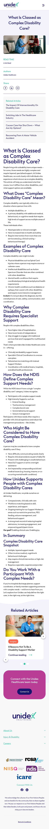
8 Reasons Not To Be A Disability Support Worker (20, 648)
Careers (7, 743)
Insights (12, 641)
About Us (7, 730)
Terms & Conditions (24, 822)
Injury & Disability (11, 737)
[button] (43, 636)
